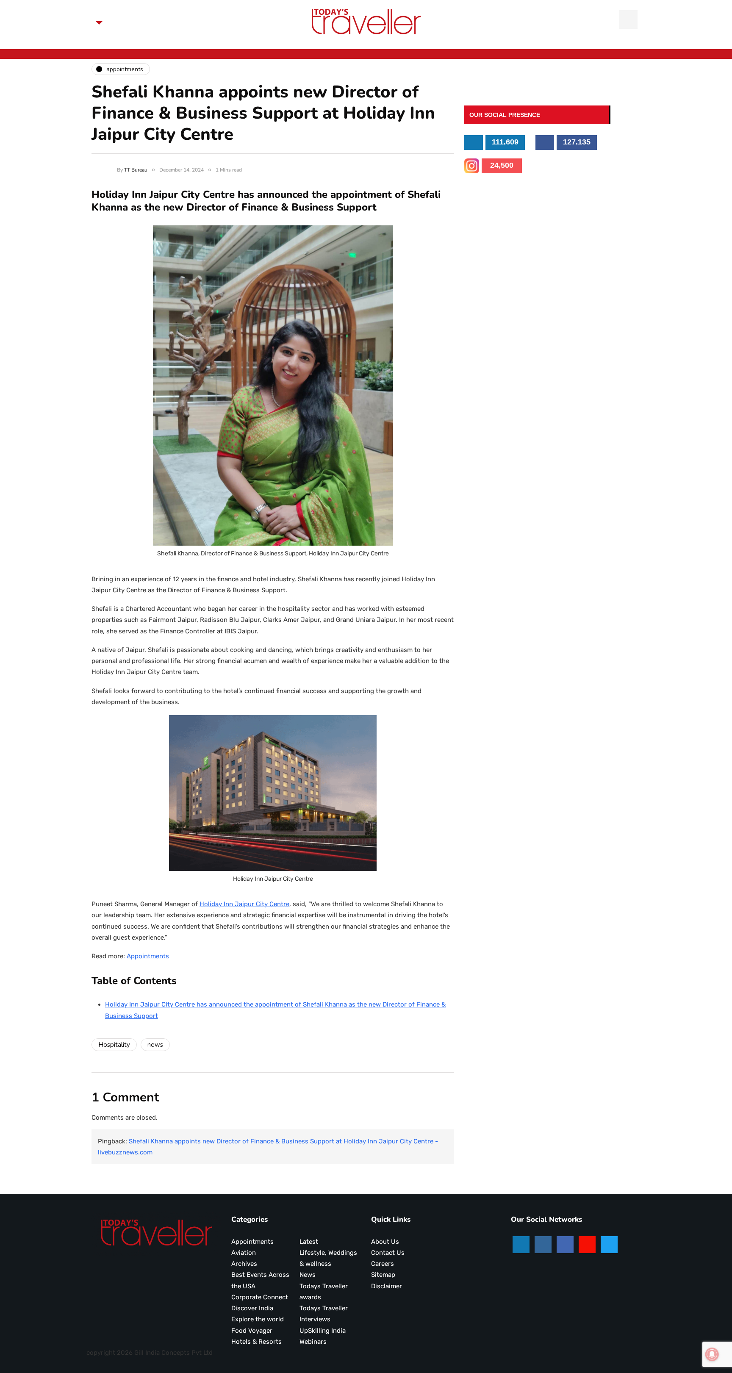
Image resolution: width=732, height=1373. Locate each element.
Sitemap (383, 1275)
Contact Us (388, 1253)
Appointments (148, 956)
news (155, 1044)
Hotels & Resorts (256, 1341)
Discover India (252, 1308)
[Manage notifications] (712, 1354)
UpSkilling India (322, 1330)
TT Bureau (135, 169)
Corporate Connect (259, 1297)
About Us (385, 1241)
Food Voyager (251, 1330)
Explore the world (257, 1319)
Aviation (243, 1253)
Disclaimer (386, 1286)
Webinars (313, 1341)
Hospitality (114, 1044)
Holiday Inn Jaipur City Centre (244, 904)
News (307, 1275)
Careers (382, 1264)
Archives (244, 1264)
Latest (308, 1241)
